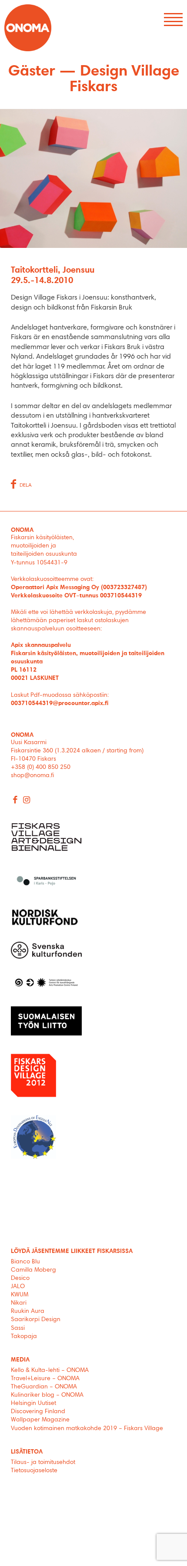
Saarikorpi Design (35, 1320)
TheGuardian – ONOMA (44, 1387)
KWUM (19, 1295)
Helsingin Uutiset (33, 1404)
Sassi (19, 1328)
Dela (26, 485)
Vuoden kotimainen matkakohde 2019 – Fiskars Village (87, 1429)
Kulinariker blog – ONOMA (47, 1395)
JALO (18, 1287)
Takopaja (24, 1337)
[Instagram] (26, 801)
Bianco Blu (25, 1262)
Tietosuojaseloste (34, 1471)
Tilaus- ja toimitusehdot (43, 1463)
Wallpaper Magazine (40, 1420)
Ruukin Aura (27, 1312)
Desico (20, 1279)
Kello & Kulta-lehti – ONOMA (50, 1371)
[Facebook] (15, 801)
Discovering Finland (38, 1412)
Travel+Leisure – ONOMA (45, 1379)
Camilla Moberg (33, 1270)
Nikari (19, 1303)
